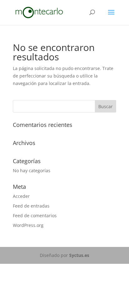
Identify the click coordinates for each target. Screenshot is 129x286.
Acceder (21, 196)
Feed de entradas (31, 206)
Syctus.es (79, 255)
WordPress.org (28, 225)
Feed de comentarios (35, 215)
